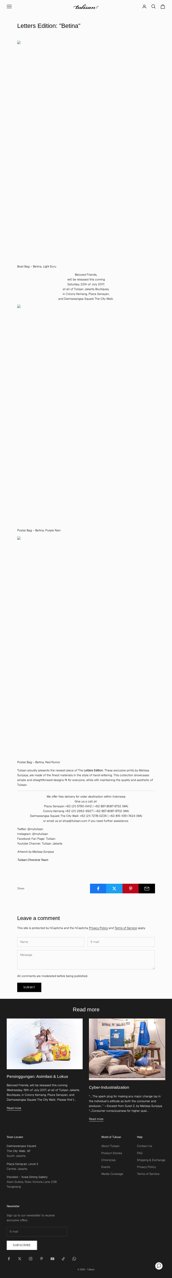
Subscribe (22, 1245)
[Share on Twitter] (114, 888)
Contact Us (144, 1146)
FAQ (139, 1153)
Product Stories (111, 1153)
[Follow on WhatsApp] (74, 1259)
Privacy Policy (98, 928)
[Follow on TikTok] (63, 1259)
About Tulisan (110, 1146)
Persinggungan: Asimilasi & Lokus (37, 1076)
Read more (14, 1108)
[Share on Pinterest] (131, 888)
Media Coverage (112, 1174)
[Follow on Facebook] (9, 1259)
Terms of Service (126, 928)
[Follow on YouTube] (52, 1259)
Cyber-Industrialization (109, 1087)
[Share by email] (147, 888)
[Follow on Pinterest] (41, 1259)
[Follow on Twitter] (20, 1259)
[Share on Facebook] (98, 888)
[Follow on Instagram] (31, 1259)
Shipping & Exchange (151, 1160)
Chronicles (108, 1160)
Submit (29, 987)
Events (105, 1167)
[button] (159, 1266)
